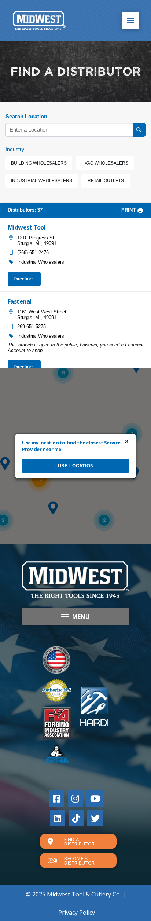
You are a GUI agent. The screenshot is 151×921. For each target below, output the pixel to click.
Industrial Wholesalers (41, 180)
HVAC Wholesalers (104, 163)
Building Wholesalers (39, 163)
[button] (130, 20)
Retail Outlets (106, 180)
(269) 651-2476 (33, 252)
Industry (14, 149)
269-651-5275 (31, 326)
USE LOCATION (75, 466)
